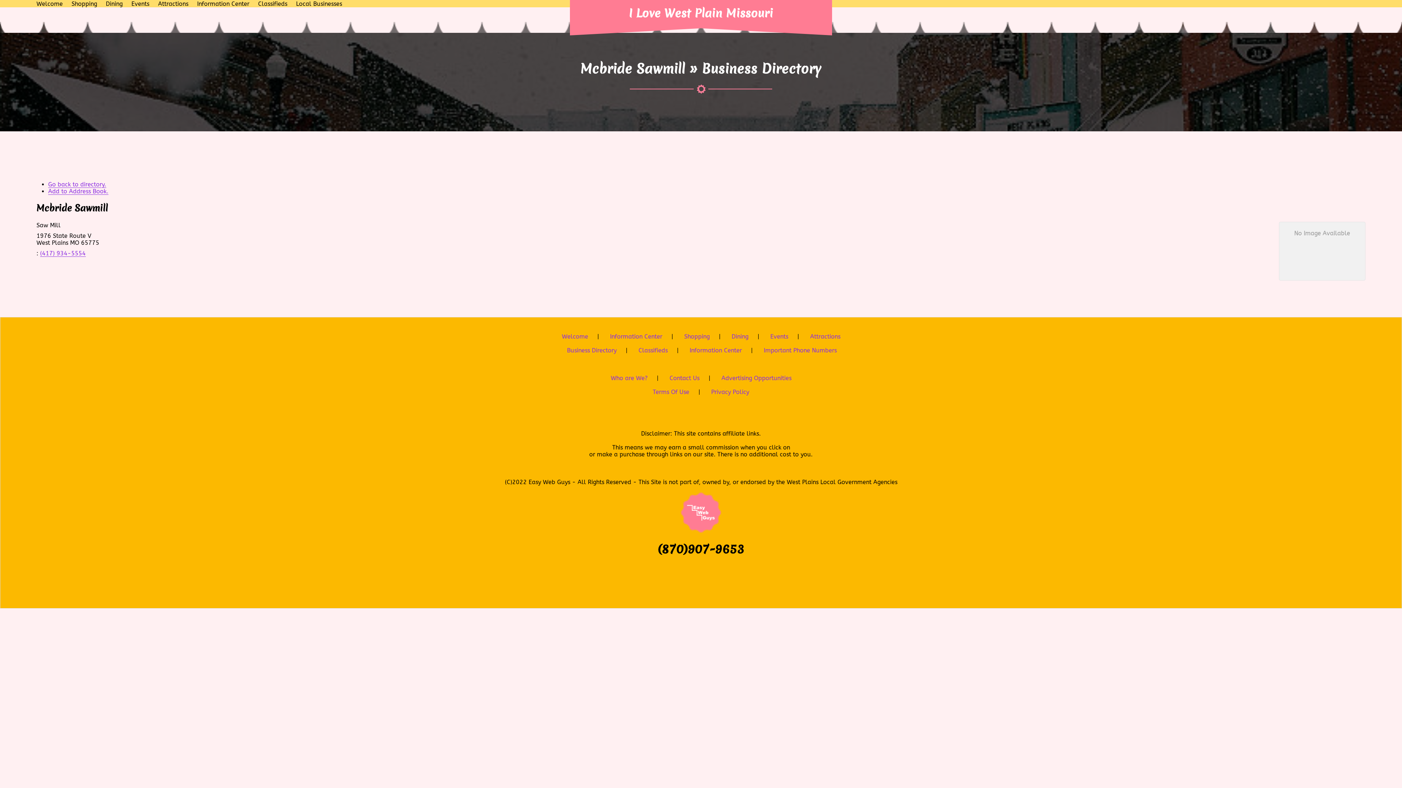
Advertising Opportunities (756, 378)
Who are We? (629, 378)
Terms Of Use (671, 392)
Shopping (697, 336)
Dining (740, 336)
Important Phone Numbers (800, 350)
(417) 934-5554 (63, 253)
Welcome (575, 336)
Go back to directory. (77, 184)
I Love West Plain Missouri (701, 13)
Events (779, 336)
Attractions (825, 336)
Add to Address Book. (78, 191)
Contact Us (685, 378)
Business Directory (592, 350)
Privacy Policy (730, 392)
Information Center (636, 336)
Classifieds (653, 350)
